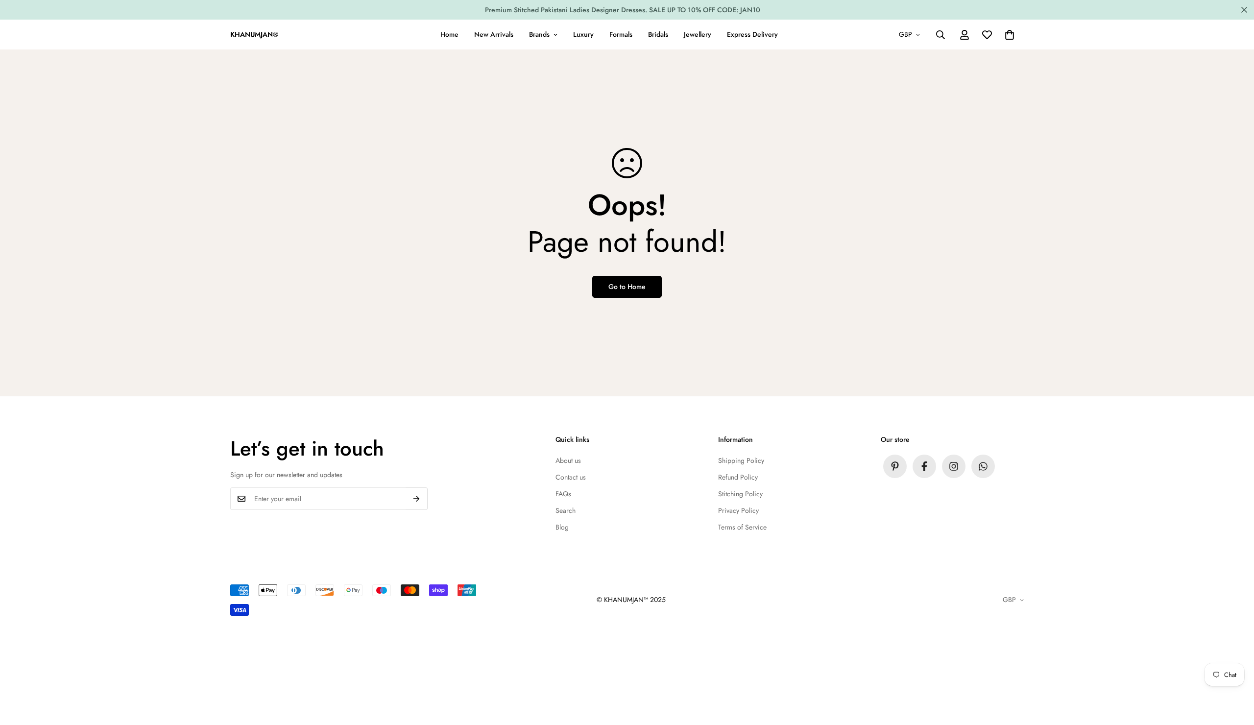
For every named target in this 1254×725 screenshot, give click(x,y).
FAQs (563, 494)
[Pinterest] (895, 466)
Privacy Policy (738, 510)
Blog (562, 527)
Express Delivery (752, 34)
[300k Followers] (924, 466)
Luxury (583, 34)
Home (449, 34)
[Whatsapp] (983, 466)
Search (565, 510)
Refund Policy (738, 477)
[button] (1009, 35)
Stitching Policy (740, 494)
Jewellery (697, 34)
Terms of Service (742, 527)
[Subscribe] (417, 498)
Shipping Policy (741, 460)
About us (568, 460)
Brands (539, 34)
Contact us (570, 477)
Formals (620, 34)
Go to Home (627, 286)
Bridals (658, 34)
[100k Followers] (953, 466)
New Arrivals (493, 34)
